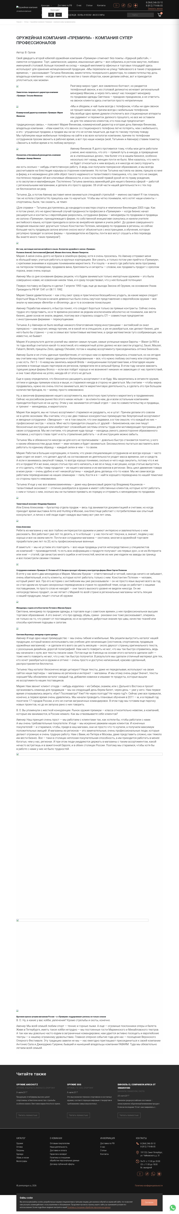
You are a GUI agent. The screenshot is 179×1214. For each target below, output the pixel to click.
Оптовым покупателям (60, 1143)
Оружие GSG (74, 1084)
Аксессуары (98, 15)
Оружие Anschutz (27, 1084)
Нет (58, 15)
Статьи (89, 5)
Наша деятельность (58, 1147)
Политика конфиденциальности (149, 1185)
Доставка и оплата (58, 1150)
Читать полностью (27, 1115)
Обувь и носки (84, 15)
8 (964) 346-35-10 (154, 2)
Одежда (72, 15)
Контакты (101, 5)
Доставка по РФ (65, 5)
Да (51, 15)
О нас (79, 5)
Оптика (19, 1147)
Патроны (20, 1150)
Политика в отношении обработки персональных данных (88, 1207)
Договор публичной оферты (62, 1164)
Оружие (19, 1143)
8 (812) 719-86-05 (154, 5)
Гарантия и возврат (58, 1154)
